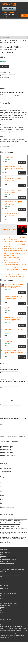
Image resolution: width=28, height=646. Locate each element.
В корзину (4, 66)
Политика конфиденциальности (8, 557)
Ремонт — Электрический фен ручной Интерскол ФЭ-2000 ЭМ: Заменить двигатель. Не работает (15, 250)
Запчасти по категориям (6, 469)
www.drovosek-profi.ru (5, 605)
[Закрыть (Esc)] (1, 643)
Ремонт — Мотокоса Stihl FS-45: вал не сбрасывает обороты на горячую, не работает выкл (15, 269)
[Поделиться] (4, 643)
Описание (2, 84)
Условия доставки (4, 121)
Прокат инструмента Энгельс (7, 453)
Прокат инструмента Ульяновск (7, 455)
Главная (2, 40)
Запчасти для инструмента (10, 75)
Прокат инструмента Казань (7, 447)
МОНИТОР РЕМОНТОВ (6, 619)
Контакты (2, 554)
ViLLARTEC (6, 77)
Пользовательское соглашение (8, 559)
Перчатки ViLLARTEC (10, 40)
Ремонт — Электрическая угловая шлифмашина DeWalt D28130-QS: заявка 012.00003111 (14, 259)
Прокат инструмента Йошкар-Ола (8, 450)
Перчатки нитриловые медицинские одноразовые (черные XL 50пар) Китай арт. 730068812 (14, 190)
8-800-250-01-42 (9, 12)
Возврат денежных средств (7, 563)
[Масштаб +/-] (11, 643)
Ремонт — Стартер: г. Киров (7, 526)
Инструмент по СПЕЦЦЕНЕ (9, 229)
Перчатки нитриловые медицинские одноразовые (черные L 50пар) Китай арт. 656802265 (14, 203)
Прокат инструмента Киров (6, 446)
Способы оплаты (4, 561)
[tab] (14, 84)
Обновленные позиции (5, 468)
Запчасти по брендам (5, 471)
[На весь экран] (8, 643)
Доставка (2, 564)
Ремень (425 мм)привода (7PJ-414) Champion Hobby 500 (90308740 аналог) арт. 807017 (14, 319)
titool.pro (2, 607)
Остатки (2, 595)
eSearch (2, 598)
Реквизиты (3, 556)
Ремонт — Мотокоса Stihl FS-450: (12, 273)
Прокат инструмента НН (6, 449)
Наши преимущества (5, 552)
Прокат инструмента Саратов (7, 452)
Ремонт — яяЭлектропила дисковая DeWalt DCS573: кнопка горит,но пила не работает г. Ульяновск (15, 264)
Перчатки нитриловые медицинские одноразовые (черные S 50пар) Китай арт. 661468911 (14, 178)
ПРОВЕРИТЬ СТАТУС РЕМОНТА (8, 593)
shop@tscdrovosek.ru (8, 16)
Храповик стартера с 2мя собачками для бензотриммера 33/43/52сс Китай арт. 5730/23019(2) (14, 286)
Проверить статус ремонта (8, 9)
